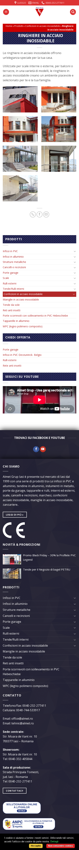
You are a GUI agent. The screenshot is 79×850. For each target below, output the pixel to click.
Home (9, 26)
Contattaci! (14, 790)
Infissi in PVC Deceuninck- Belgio (22, 355)
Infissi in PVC (10, 251)
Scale (6, 278)
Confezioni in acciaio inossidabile (42, 26)
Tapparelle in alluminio (16, 321)
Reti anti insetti (11, 310)
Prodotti (18, 26)
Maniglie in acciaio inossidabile (21, 299)
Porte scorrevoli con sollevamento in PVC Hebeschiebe (35, 315)
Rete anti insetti (12, 365)
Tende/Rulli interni (13, 288)
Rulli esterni (9, 283)
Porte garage (10, 272)
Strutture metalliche (14, 262)
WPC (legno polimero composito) (22, 326)
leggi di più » (15, 514)
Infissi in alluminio (13, 256)
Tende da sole (11, 305)
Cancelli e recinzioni (14, 267)
